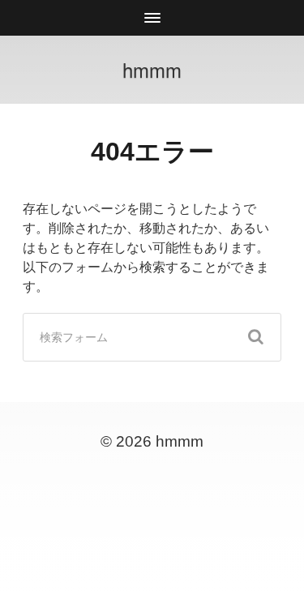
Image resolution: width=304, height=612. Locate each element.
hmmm (152, 69)
